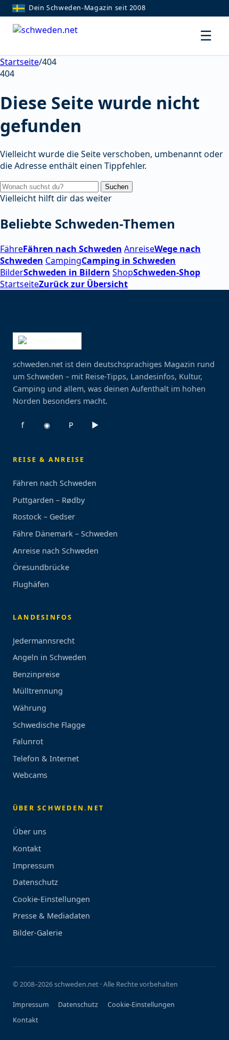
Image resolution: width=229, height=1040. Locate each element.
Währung (29, 708)
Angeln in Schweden (49, 657)
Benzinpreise (36, 674)
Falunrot (28, 741)
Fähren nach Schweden (54, 483)
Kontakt (27, 848)
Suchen (116, 187)
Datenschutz (35, 882)
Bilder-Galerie (37, 933)
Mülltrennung (38, 691)
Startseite (19, 62)
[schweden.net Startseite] (53, 36)
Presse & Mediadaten (51, 916)
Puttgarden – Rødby (49, 500)
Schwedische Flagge (49, 725)
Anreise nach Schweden (56, 551)
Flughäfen (31, 584)
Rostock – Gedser (44, 516)
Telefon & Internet (46, 758)
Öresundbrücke (41, 567)
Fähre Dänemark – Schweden (65, 534)
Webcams (30, 775)
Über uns (29, 831)
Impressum (33, 865)
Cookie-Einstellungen (51, 899)
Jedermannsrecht (44, 641)
